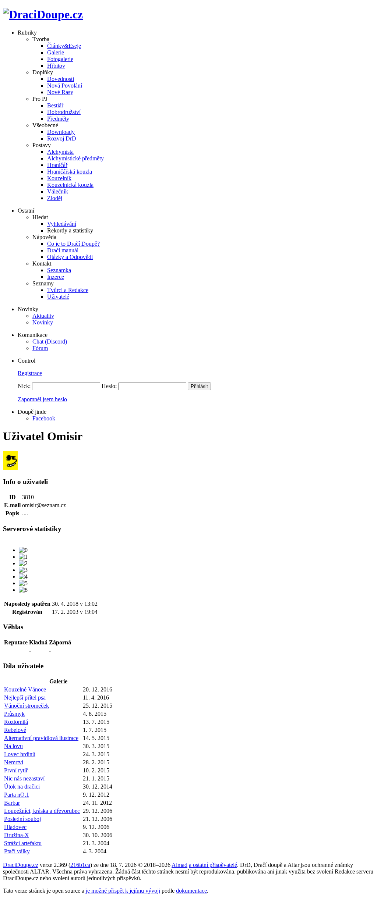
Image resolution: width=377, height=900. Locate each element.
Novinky (42, 322)
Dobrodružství (64, 112)
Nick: (24, 386)
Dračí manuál (62, 250)
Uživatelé (58, 297)
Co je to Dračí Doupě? (73, 244)
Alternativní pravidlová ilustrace (41, 738)
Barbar (12, 803)
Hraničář (57, 165)
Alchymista (60, 152)
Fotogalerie (60, 59)
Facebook (43, 418)
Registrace (30, 373)
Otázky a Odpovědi (70, 257)
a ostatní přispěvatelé (213, 865)
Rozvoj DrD (61, 138)
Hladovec (15, 827)
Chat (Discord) (49, 341)
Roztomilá (16, 722)
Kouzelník (59, 178)
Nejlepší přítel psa (25, 697)
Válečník (57, 191)
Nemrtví (13, 762)
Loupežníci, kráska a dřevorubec (42, 811)
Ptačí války (17, 851)
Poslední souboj (22, 819)
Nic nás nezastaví (24, 778)
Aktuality (43, 316)
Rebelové (15, 730)
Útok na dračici (22, 786)
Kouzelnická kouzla (70, 185)
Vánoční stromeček (26, 705)
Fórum (40, 348)
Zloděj (54, 198)
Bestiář (55, 105)
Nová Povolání (64, 85)
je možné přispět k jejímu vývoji (123, 890)
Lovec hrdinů (19, 754)
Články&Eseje (64, 46)
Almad (179, 865)
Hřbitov (56, 66)
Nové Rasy (60, 92)
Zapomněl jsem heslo (42, 399)
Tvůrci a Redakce (67, 290)
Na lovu (13, 746)
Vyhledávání (61, 224)
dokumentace (191, 890)
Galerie (55, 52)
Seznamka (59, 270)
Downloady (61, 132)
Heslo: (109, 386)
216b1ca (80, 865)
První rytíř (16, 770)
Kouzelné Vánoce (25, 689)
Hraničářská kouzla (69, 171)
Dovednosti (60, 79)
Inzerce (55, 277)
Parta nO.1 (16, 794)
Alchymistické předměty (75, 158)
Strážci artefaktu (23, 843)
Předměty (58, 118)
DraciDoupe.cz (20, 865)
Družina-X (16, 835)
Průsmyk (14, 714)
